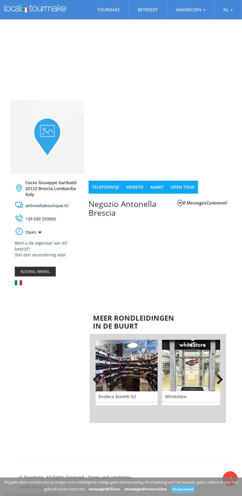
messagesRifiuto (104, 489)
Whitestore (176, 396)
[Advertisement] (47, 325)
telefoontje (105, 187)
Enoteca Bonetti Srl (117, 396)
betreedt (148, 9)
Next (217, 378)
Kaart (157, 187)
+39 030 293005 (40, 219)
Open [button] (30, 232)
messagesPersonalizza (146, 489)
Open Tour (182, 187)
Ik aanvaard (183, 489)
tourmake (108, 9)
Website (134, 187)
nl (226, 9)
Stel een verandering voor (40, 255)
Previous (98, 378)
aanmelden (188, 9)
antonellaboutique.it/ (47, 205)
